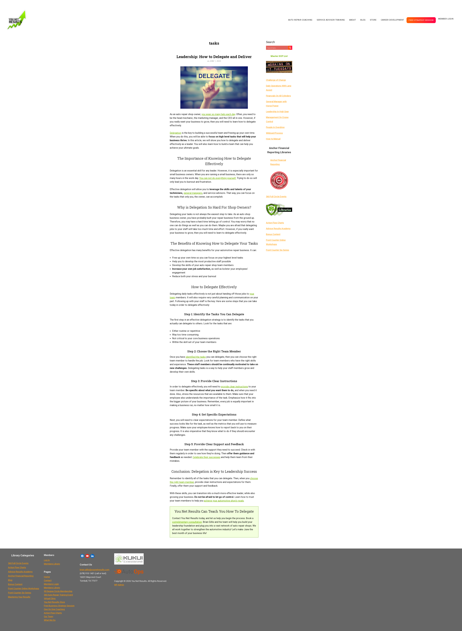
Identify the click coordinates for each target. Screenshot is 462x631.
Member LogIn (445, 19)
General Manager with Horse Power (276, 103)
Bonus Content (273, 234)
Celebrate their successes (206, 457)
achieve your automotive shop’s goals (224, 500)
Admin (119, 585)
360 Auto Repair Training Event (58, 595)
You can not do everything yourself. (217, 178)
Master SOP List (279, 56)
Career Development (392, 20)
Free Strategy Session (421, 20)
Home (47, 577)
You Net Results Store (54, 602)
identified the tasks (196, 356)
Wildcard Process (274, 133)
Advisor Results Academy (278, 228)
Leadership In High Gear (277, 111)
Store (373, 20)
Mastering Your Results (19, 597)
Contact (47, 580)
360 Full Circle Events (276, 196)
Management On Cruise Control (277, 119)
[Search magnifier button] (290, 48)
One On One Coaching (54, 609)
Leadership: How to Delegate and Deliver (214, 56)
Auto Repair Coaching (300, 20)
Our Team (48, 616)
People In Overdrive (275, 127)
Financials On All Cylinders (278, 96)
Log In (47, 560)
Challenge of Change (276, 80)
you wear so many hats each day (218, 114)
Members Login (51, 584)
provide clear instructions (234, 386)
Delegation (175, 132)
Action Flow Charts (275, 222)
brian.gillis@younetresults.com (94, 569)
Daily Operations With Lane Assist (278, 88)
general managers (193, 193)
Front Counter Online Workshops (276, 242)
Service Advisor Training (331, 20)
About (352, 20)
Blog (363, 20)
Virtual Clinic (50, 598)
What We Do (49, 620)
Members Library (52, 564)
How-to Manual (273, 139)
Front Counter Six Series (277, 250)
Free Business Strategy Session (59, 605)
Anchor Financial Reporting (278, 162)
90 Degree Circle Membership (58, 591)
